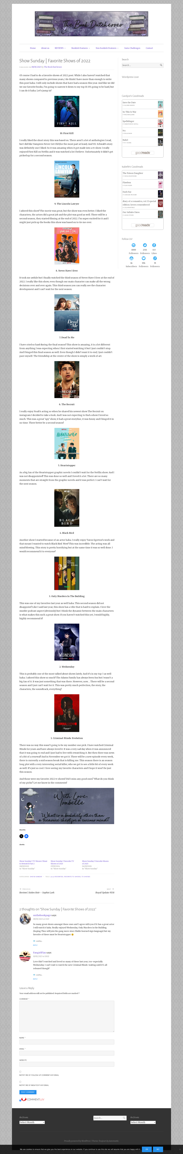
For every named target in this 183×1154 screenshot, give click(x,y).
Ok (147, 1149)
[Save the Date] (160, 107)
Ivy (124, 130)
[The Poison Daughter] (160, 178)
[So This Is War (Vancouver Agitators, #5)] (160, 117)
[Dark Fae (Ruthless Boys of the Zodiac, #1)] (160, 197)
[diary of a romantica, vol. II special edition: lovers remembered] (160, 206)
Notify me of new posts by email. (34, 1085)
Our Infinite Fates (131, 212)
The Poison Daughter (133, 173)
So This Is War (129, 112)
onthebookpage (42, 915)
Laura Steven (129, 215)
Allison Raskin (129, 105)
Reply (35, 945)
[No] (180, 1149)
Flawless (127, 182)
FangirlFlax (39, 952)
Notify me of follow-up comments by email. (39, 1075)
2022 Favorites (56, 877)
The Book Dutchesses (53, 67)
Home (33, 48)
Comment (24, 999)
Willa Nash (128, 133)
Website (23, 1060)
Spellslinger (128, 121)
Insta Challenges (132, 48)
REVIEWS (59, 48)
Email (22, 1049)
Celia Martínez (129, 207)
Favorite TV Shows (72, 877)
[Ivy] (160, 135)
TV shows (86, 877)
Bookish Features (79, 48)
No (158, 1149)
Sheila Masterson (130, 176)
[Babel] (160, 145)
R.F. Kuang (127, 142)
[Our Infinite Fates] (160, 217)
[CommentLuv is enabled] (32, 1100)
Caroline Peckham (130, 194)
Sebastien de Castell (131, 124)
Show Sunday (36, 877)
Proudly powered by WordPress (77, 1141)
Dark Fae (127, 192)
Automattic (114, 1141)
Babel (125, 140)
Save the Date (129, 102)
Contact (149, 48)
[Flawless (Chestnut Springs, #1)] (160, 187)
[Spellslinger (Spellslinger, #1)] (160, 126)
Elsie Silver (128, 185)
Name (22, 1038)
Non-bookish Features (106, 48)
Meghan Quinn (129, 114)
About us (45, 48)
